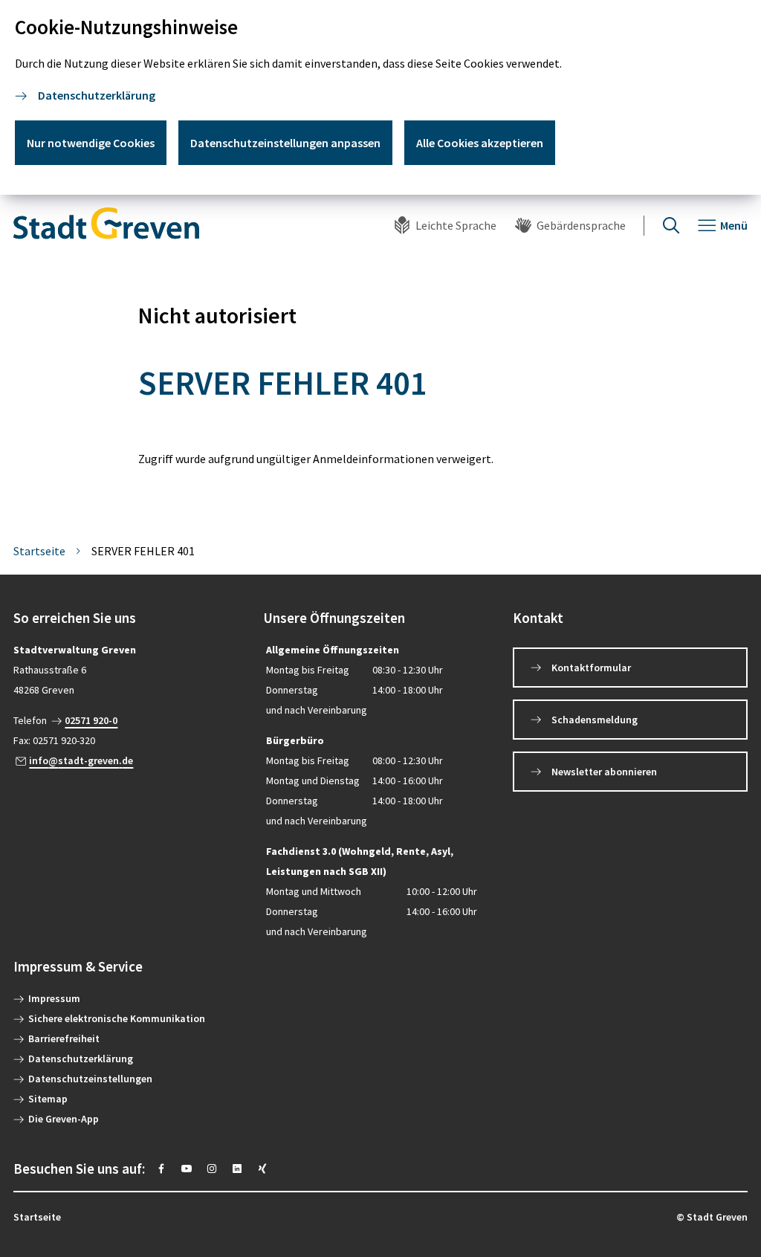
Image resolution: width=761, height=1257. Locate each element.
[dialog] (380, 97)
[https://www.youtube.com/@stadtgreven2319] (186, 1168)
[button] (130, 618)
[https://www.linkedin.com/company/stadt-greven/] (237, 1168)
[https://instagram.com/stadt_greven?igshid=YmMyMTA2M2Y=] (212, 1168)
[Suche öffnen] (671, 226)
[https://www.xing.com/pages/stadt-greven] (262, 1168)
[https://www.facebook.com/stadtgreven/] (161, 1168)
